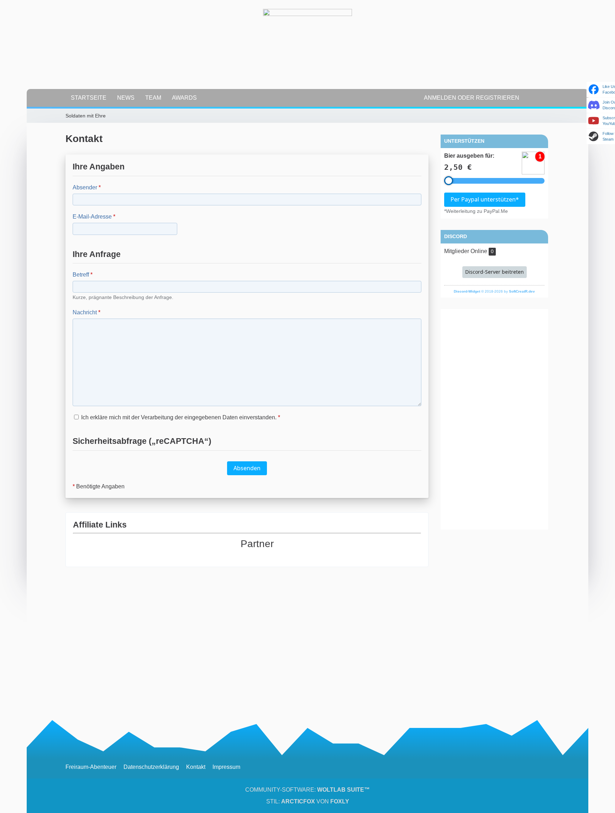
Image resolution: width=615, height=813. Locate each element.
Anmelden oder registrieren (471, 98)
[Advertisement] (494, 419)
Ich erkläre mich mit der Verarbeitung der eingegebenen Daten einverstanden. (180, 417)
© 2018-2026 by (494, 291)
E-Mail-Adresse (92, 217)
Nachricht (85, 312)
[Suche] (537, 98)
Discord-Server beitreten (494, 271)
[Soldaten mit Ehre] (307, 53)
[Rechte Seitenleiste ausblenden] (546, 116)
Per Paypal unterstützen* (485, 199)
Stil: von (307, 801)
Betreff (81, 275)
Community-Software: (307, 790)
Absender (85, 187)
